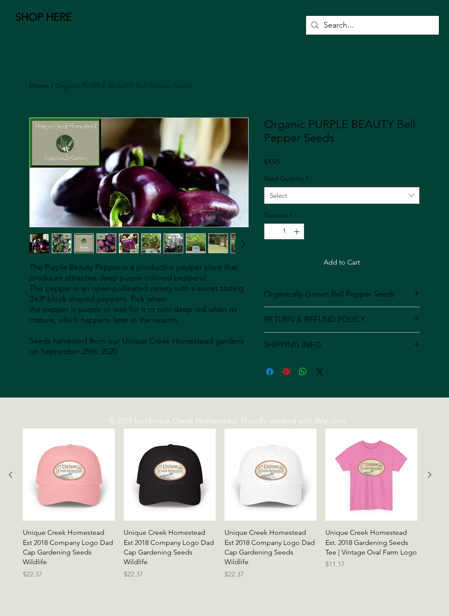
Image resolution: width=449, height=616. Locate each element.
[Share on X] (319, 371)
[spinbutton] (284, 231)
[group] (220, 504)
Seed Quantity (286, 179)
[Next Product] (429, 474)
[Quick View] (69, 475)
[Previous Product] (10, 474)
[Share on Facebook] (269, 371)
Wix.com (330, 421)
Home (39, 86)
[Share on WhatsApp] (303, 371)
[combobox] (342, 195)
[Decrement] (270, 231)
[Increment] (297, 231)
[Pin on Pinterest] (286, 371)
